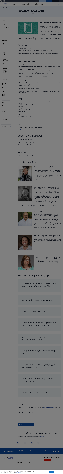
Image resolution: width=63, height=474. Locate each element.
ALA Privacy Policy (18, 472)
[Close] (62, 472)
